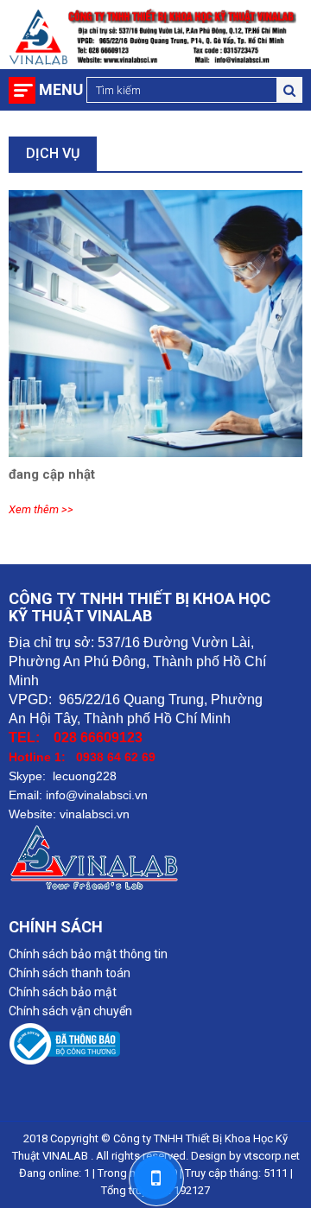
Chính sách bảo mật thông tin (88, 954)
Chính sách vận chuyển (70, 1011)
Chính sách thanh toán (69, 973)
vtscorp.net (272, 1155)
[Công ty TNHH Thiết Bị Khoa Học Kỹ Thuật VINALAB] (155, 1046)
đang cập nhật (52, 474)
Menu (61, 89)
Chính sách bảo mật (63, 992)
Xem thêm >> (41, 509)
